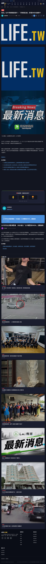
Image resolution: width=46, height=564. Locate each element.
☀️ (41, 3)
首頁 (12, 4)
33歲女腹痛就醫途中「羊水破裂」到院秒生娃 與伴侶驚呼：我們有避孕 (19, 246)
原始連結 (5, 248)
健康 (20, 4)
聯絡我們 (2, 554)
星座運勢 (34, 538)
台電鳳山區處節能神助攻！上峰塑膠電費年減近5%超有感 (16, 162)
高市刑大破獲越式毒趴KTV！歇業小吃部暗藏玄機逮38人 (16, 167)
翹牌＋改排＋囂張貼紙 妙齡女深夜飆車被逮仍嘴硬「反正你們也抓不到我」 (20, 169)
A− (32, 15)
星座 (38, 4)
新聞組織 (34, 542)
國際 (35, 4)
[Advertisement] (23, 181)
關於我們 (2, 552)
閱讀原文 (3, 157)
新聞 (5, 6)
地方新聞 (34, 534)
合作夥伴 (2, 550)
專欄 (29, 4)
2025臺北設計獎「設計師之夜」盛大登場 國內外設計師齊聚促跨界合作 (20, 165)
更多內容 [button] (34, 531)
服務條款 (7, 558)
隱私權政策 (3, 558)
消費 (26, 4)
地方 (32, 4)
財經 (23, 4)
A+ (36, 15)
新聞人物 (34, 540)
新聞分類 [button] (21, 531)
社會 (8, 6)
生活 (21, 536)
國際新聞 (34, 536)
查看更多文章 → (10, 209)
